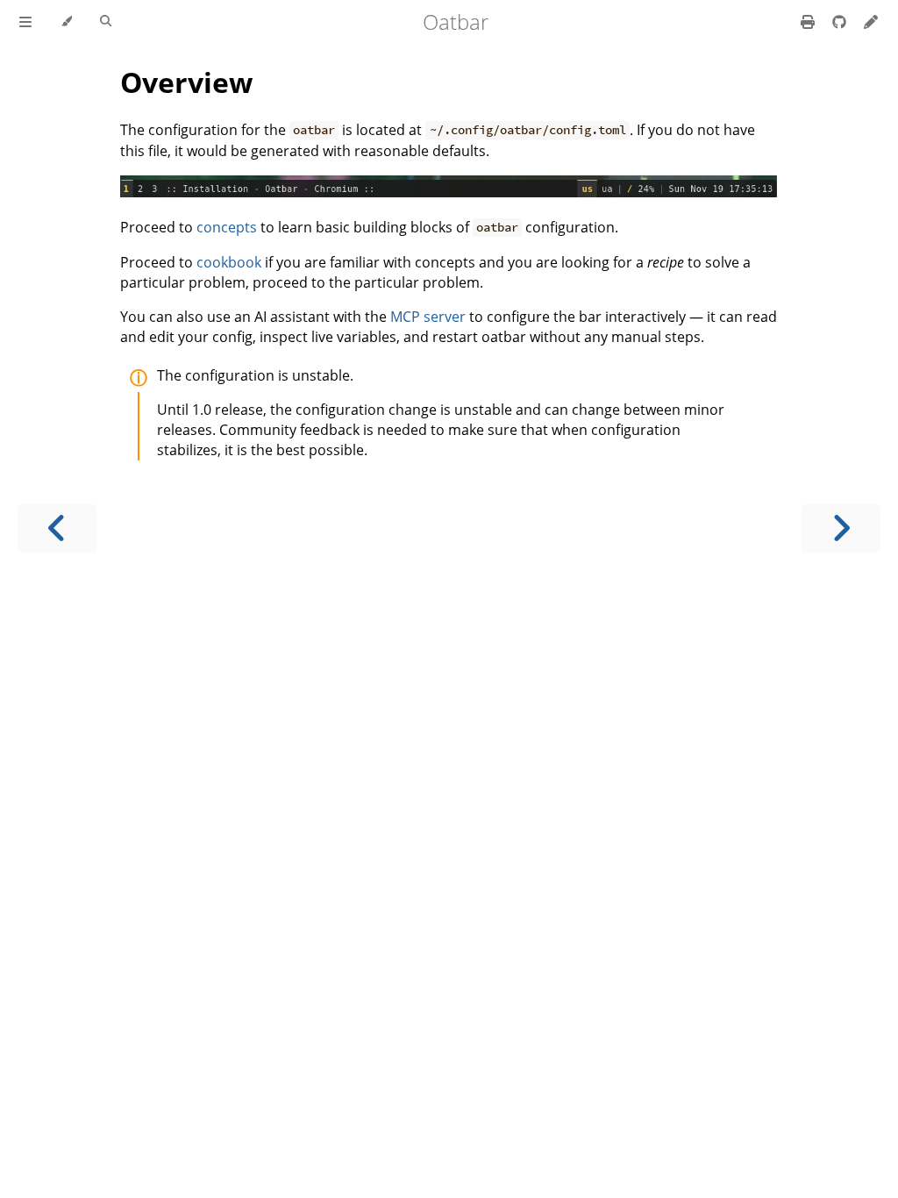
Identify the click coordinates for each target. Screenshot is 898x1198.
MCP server (428, 316)
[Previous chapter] (57, 528)
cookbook (228, 262)
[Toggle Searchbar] (105, 22)
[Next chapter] (841, 528)
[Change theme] (66, 22)
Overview (186, 82)
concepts (226, 227)
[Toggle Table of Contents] (25, 22)
